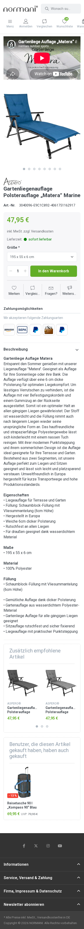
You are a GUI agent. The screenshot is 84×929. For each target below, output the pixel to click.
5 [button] (44, 169)
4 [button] (39, 169)
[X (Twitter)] (36, 846)
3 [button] (34, 169)
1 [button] (24, 169)
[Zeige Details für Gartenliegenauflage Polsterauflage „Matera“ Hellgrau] (61, 683)
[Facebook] (24, 846)
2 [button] (29, 169)
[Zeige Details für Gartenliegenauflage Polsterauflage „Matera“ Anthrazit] (22, 683)
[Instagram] (48, 846)
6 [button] (50, 169)
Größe (12, 247)
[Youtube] (60, 846)
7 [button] (55, 169)
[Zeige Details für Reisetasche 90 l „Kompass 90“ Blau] (22, 782)
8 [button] (60, 169)
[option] (42, 126)
